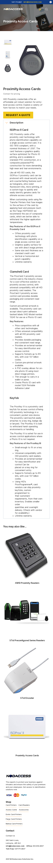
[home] (13, 9)
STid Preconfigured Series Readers (27, 640)
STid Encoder (27, 698)
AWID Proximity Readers (27, 583)
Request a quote (18, 115)
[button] (40, 9)
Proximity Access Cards (27, 755)
